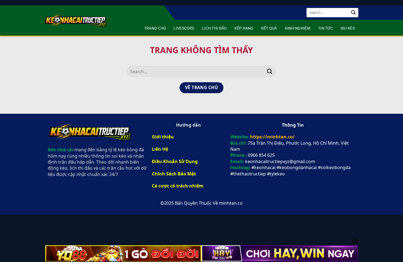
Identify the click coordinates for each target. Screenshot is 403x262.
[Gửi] (353, 12)
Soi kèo (347, 28)
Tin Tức (325, 28)
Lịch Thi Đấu (214, 28)
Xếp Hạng (243, 28)
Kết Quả (269, 28)
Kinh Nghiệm (297, 28)
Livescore (184, 28)
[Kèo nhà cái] (76, 20)
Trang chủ (155, 28)
